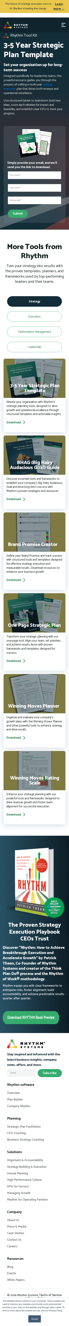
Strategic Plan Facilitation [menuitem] (24, 1127)
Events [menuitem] (11, 1273)
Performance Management (34, 331)
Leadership (34, 347)
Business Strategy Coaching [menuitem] (25, 1140)
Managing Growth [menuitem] (18, 1193)
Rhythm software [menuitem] (20, 1084)
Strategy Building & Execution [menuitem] (27, 1167)
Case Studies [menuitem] (15, 1233)
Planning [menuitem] (14, 1118)
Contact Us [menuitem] (14, 1240)
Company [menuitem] (14, 1212)
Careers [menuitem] (12, 1246)
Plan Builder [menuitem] (15, 1100)
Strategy (35, 301)
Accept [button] (34, 1318)
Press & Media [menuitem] (16, 1227)
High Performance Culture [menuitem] (24, 1180)
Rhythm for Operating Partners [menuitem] (27, 1200)
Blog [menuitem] (10, 1267)
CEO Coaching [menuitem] (16, 1133)
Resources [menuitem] (15, 1258)
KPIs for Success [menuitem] (18, 1187)
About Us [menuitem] (13, 1220)
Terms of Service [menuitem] (50, 1295)
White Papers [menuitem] (16, 1280)
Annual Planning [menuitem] (17, 1173)
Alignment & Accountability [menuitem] (25, 1160)
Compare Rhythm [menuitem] (18, 1106)
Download (13, 422)
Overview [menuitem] (13, 1093)
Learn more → (59, 6)
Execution (34, 316)
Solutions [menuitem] (14, 1152)
